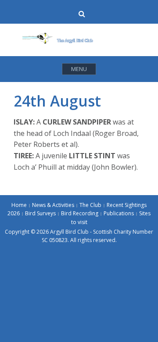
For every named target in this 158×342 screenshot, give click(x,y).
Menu (79, 69)
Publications (119, 213)
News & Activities (53, 205)
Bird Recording (79, 213)
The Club (90, 205)
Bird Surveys (40, 213)
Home (19, 205)
